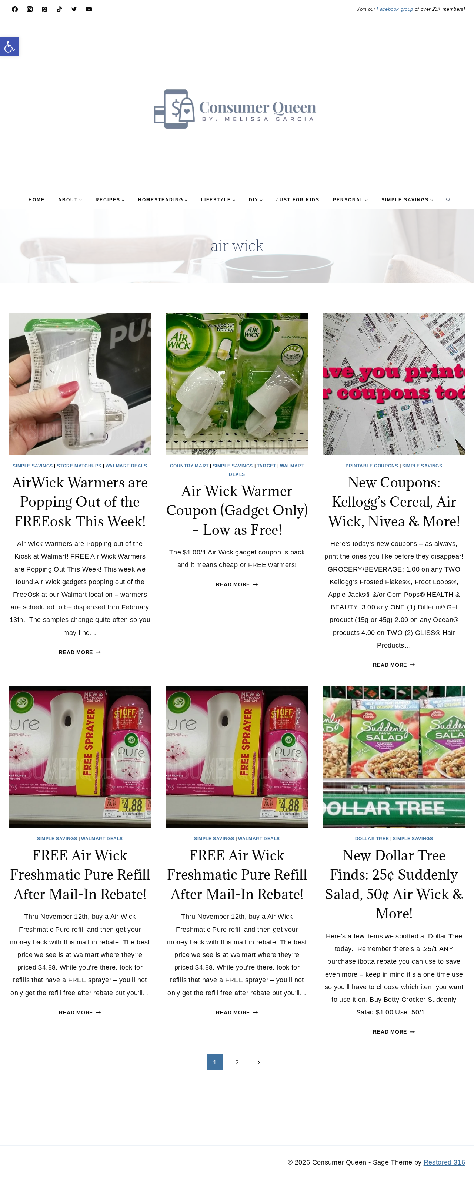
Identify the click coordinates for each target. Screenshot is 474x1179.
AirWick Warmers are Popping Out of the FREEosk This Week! (80, 501)
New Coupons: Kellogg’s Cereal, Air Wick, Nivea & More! (394, 501)
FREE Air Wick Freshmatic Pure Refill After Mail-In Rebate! (80, 874)
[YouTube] (89, 9)
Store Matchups (79, 465)
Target (266, 465)
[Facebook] (15, 9)
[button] (9, 46)
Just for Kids (298, 199)
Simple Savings (33, 465)
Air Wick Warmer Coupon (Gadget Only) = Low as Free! (237, 510)
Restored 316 (444, 1162)
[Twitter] (74, 9)
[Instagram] (30, 9)
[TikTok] (59, 9)
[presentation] (80, 384)
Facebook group (395, 9)
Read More (80, 652)
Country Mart (189, 465)
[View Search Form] (448, 199)
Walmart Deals (126, 465)
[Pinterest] (44, 9)
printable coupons (372, 465)
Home (37, 199)
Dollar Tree (372, 838)
